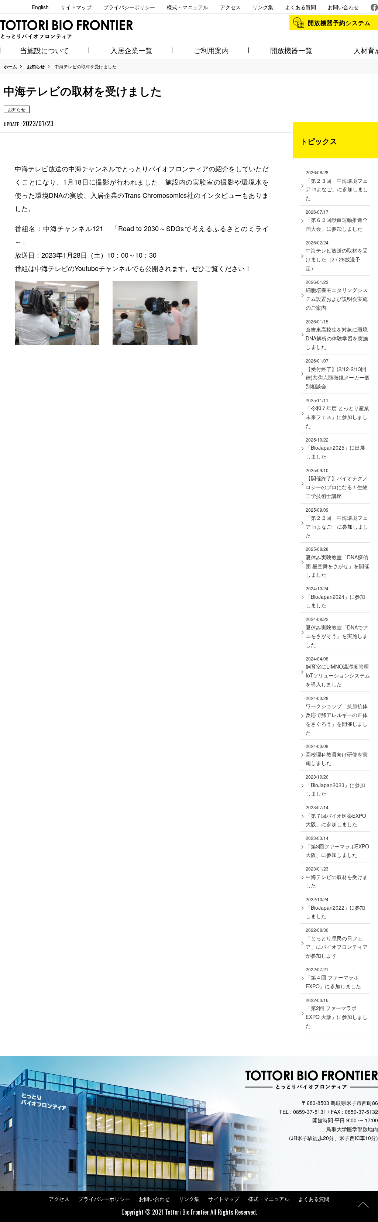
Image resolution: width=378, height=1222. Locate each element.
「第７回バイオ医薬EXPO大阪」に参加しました (336, 816)
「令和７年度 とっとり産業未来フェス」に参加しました (337, 413)
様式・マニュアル (187, 7)
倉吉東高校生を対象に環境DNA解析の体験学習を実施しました (337, 334)
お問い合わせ (343, 7)
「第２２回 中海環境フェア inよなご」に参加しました (337, 523)
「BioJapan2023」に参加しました (335, 785)
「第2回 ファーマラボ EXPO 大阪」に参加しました (337, 1013)
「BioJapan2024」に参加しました (335, 597)
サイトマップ (76, 7)
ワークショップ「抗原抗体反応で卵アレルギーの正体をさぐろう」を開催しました (337, 715)
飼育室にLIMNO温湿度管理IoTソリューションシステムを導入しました (338, 671)
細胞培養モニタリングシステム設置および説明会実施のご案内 (337, 295)
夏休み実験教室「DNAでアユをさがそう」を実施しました (337, 632)
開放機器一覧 (291, 50)
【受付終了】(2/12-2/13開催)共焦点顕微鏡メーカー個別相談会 (338, 373)
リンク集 (262, 7)
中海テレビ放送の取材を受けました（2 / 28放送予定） (337, 255)
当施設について (44, 50)
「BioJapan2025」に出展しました (335, 448)
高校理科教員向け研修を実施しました (337, 754)
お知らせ (36, 66)
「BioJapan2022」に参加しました (335, 908)
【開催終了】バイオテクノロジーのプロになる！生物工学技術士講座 (337, 483)
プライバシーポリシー (129, 7)
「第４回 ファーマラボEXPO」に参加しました (333, 978)
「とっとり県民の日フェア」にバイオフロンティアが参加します (337, 943)
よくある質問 (300, 7)
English (40, 7)
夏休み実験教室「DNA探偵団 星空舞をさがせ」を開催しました (337, 562)
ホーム (10, 66)
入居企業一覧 (131, 50)
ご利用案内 (211, 50)
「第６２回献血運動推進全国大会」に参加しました (337, 220)
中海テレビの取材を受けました (337, 877)
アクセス (230, 7)
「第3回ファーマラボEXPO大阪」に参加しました (337, 846)
